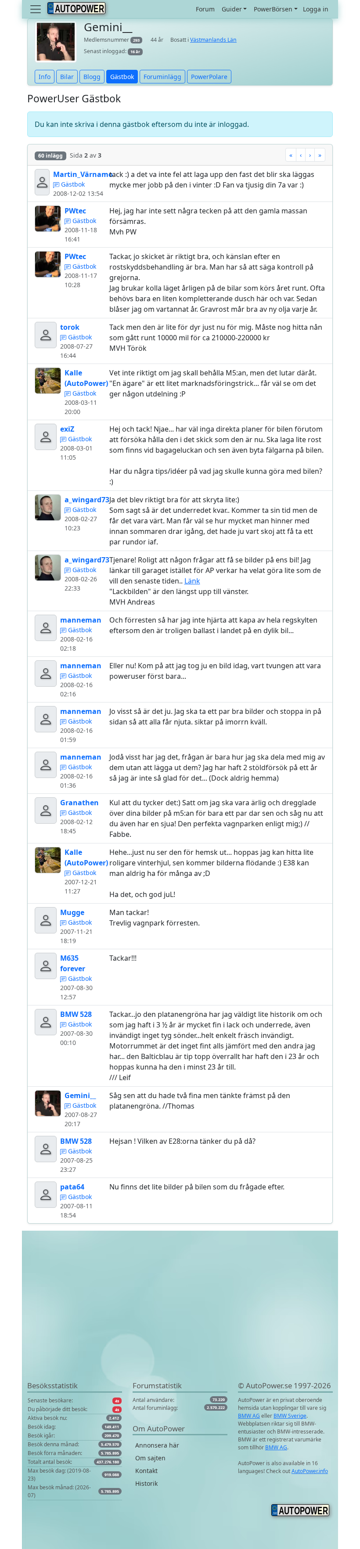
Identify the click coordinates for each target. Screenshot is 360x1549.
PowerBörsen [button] (273, 9)
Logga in (315, 9)
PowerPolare (209, 76)
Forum (205, 9)
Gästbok (122, 76)
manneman (80, 620)
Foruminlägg (162, 76)
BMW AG (249, 1415)
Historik (146, 1483)
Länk (192, 581)
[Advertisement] (180, 1318)
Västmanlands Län (213, 39)
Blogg (92, 76)
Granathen (79, 802)
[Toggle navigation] (36, 9)
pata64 (72, 1187)
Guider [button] (232, 9)
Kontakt (146, 1470)
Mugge (72, 912)
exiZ (67, 429)
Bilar (67, 76)
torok (69, 327)
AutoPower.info (310, 1471)
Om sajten (150, 1458)
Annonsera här (157, 1445)
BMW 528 (76, 1014)
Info (44, 76)
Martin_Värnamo (83, 174)
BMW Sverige (290, 1415)
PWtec (75, 211)
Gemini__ (80, 1095)
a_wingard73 (87, 499)
